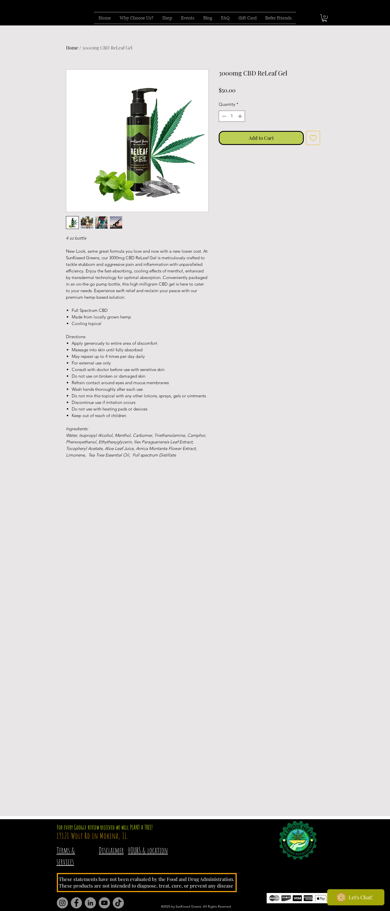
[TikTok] (118, 902)
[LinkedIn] (90, 902)
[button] (324, 18)
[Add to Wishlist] (313, 138)
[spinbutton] (232, 116)
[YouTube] (104, 902)
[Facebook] (76, 902)
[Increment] (240, 116)
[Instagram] (62, 902)
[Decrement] (223, 116)
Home (72, 48)
